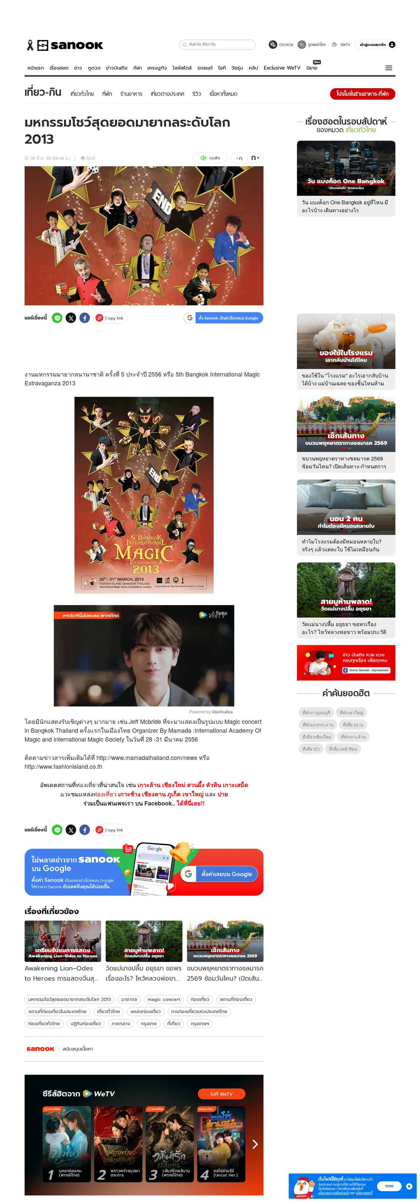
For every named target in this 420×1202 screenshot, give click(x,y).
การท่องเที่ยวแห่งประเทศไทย (199, 1011)
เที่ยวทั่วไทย (108, 1011)
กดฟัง (214, 158)
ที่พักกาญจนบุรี (316, 712)
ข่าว (78, 67)
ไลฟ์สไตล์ (182, 67)
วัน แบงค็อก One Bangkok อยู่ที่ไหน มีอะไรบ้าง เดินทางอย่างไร (345, 206)
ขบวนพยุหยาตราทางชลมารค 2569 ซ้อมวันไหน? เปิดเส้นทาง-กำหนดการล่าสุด (344, 466)
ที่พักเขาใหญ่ (351, 712)
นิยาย (311, 67)
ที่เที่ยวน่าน (353, 725)
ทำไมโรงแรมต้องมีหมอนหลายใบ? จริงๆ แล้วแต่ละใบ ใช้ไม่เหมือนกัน (342, 545)
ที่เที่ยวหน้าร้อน (343, 749)
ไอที (222, 67)
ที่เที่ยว (173, 1023)
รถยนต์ (205, 67)
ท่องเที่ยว (87, 784)
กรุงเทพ (149, 1023)
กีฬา (137, 67)
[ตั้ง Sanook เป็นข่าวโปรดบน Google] (144, 869)
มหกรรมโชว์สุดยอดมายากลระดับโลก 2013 (69, 999)
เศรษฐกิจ (157, 67)
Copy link (114, 318)
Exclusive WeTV (282, 67)
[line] (57, 318)
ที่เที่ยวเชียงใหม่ (317, 737)
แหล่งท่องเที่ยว (146, 1011)
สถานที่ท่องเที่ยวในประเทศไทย (57, 1011)
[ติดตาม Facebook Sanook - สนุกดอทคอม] (346, 662)
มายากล (129, 999)
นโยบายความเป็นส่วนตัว (334, 1193)
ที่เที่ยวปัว (311, 749)
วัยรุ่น (237, 67)
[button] (185, 45)
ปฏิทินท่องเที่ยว (86, 1023)
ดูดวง (94, 67)
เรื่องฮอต (59, 67)
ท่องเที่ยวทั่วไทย (44, 1023)
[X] (71, 318)
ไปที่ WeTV (222, 1094)
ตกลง (389, 1186)
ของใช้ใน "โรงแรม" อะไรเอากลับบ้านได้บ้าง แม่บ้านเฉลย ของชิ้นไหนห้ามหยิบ (345, 383)
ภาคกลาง (121, 1023)
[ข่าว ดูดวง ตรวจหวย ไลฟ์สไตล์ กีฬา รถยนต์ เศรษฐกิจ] (64, 45)
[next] (255, 1144)
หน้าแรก (36, 67)
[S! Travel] (40, 1049)
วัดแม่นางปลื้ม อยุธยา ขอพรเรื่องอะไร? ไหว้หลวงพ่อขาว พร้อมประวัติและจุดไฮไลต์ (344, 631)
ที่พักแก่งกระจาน (318, 725)
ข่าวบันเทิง (116, 67)
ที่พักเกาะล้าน (353, 737)
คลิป (253, 67)
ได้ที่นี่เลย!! (191, 803)
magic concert (164, 999)
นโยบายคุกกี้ (364, 1193)
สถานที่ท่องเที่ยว (236, 999)
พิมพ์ (90, 158)
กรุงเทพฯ (200, 1023)
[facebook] (84, 318)
